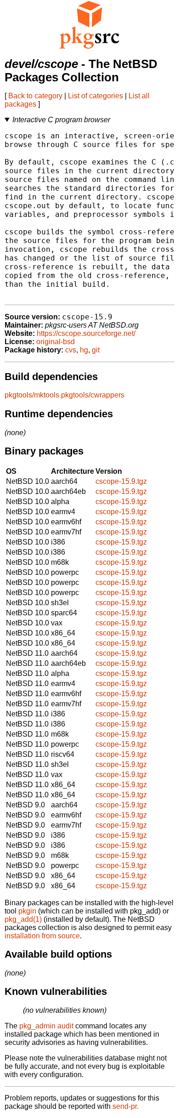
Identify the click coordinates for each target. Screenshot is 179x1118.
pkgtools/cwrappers (92, 395)
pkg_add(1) (23, 919)
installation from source (42, 936)
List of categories (95, 96)
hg (84, 350)
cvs (70, 350)
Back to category (35, 96)
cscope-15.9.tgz (121, 481)
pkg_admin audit (46, 1026)
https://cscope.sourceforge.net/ (86, 333)
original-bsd (55, 342)
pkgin (27, 911)
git (96, 350)
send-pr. (125, 1106)
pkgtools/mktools (32, 395)
